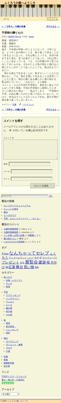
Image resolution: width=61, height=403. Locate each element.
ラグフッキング (13, 295)
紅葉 (12, 267)
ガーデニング (12, 341)
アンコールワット (18, 258)
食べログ (8, 277)
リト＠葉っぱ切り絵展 (14, 235)
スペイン (47, 257)
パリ (54, 257)
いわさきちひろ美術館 (14, 242)
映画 (6, 359)
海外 (8, 333)
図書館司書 (9, 363)
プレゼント (10, 262)
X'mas (5, 253)
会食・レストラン (14, 280)
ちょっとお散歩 (11, 209)
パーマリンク (28, 104)
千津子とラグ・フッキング (14, 376)
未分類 (7, 366)
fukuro (31, 36)
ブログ (9, 348)
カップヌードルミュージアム (17, 205)
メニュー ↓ (52, 19)
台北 (22, 263)
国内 (8, 323)
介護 (8, 351)
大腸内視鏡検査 (11, 229)
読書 (14, 104)
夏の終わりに (10, 238)
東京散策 (11, 326)
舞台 (19, 267)
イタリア (30, 258)
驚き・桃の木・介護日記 (13, 380)
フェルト (10, 302)
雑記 (6, 338)
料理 (8, 286)
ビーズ (9, 305)
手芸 (6, 292)
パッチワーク (13, 298)
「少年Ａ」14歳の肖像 (13, 26)
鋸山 (6, 212)
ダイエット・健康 (14, 344)
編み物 (9, 308)
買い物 (29, 267)
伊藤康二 (32, 235)
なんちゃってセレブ (29, 253)
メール (6, 171)
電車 (37, 267)
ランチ (9, 283)
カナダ (38, 257)
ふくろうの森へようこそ (19, 2)
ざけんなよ (52, 26)
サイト (6, 178)
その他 (9, 314)
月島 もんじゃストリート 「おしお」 (22, 218)
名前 (5, 163)
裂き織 (9, 311)
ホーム (6, 18)
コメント (8, 137)
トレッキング (12, 330)
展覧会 (31, 262)
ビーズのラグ (10, 215)
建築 (42, 262)
